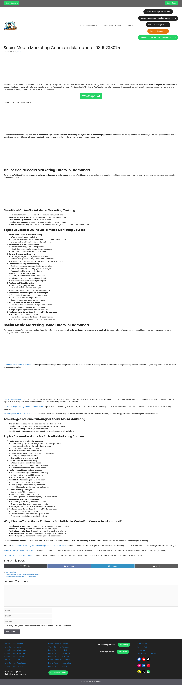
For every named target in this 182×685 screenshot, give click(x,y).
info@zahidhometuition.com (15, 674)
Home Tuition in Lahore (13, 647)
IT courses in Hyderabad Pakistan (17, 365)
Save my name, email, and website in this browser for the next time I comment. (38, 626)
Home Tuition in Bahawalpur (59, 663)
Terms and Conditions (146, 653)
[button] (58, 672)
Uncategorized (11, 572)
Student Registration (106, 645)
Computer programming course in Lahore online (24, 406)
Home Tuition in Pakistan (88, 25)
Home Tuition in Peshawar (14, 656)
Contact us (142, 644)
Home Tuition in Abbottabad (59, 660)
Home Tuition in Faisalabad (15, 663)
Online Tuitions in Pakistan (112, 25)
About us (141, 650)
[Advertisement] (91, 69)
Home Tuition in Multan (13, 660)
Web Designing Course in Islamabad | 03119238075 (23, 574)
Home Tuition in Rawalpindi (15, 653)
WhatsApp (124, 645)
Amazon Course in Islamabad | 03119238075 (21, 576)
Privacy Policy (143, 647)
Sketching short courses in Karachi (18, 414)
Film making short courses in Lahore (18, 555)
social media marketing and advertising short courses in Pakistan (38, 545)
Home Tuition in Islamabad (15, 650)
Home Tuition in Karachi (13, 644)
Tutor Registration (106, 652)
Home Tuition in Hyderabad (15, 666)
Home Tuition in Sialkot (57, 650)
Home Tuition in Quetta (57, 666)
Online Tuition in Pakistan (58, 647)
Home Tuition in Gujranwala (59, 656)
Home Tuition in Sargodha (59, 653)
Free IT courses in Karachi (14, 399)
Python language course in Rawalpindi (20, 550)
